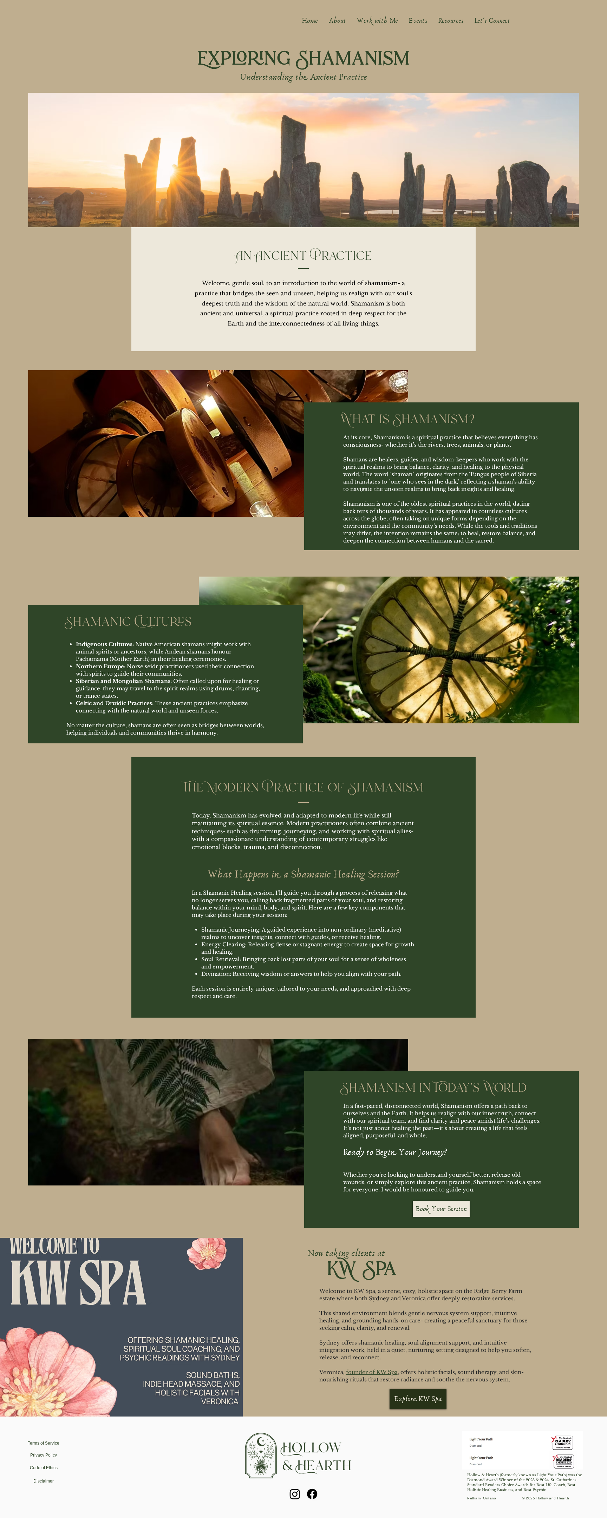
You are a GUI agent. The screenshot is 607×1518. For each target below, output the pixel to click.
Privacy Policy (43, 1455)
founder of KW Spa (372, 1372)
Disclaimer (43, 1481)
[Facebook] (312, 1494)
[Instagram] (295, 1494)
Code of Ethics (44, 1467)
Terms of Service (43, 1443)
